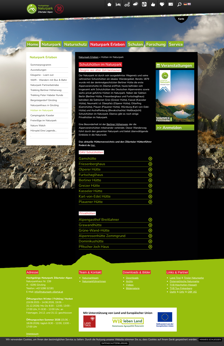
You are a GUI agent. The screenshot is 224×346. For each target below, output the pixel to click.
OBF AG (192, 291)
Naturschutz (75, 44)
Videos (130, 285)
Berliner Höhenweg (117, 124)
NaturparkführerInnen (94, 281)
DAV (181, 291)
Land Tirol (175, 278)
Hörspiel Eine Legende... (43, 130)
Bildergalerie (132, 288)
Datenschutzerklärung (115, 343)
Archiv (129, 281)
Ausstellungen (38, 70)
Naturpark (51, 44)
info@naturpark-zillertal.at (48, 291)
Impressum (32, 333)
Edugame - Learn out (42, 75)
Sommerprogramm (40, 64)
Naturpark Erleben (107, 44)
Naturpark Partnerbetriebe (44, 85)
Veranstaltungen (176, 65)
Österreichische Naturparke (184, 281)
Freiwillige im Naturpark (43, 120)
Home (32, 44)
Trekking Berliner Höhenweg (45, 90)
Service (176, 44)
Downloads (132, 278)
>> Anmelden (169, 127)
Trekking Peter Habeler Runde (46, 95)
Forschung (156, 44)
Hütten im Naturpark (41, 110)
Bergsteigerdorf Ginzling (43, 100)
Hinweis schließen (210, 339)
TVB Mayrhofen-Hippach (183, 285)
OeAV (173, 291)
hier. (93, 145)
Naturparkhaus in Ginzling (44, 105)
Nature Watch (38, 125)
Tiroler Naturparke (194, 278)
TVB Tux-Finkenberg (181, 288)
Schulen (135, 44)
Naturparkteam (90, 278)
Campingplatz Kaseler (42, 115)
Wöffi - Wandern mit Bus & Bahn (48, 80)
